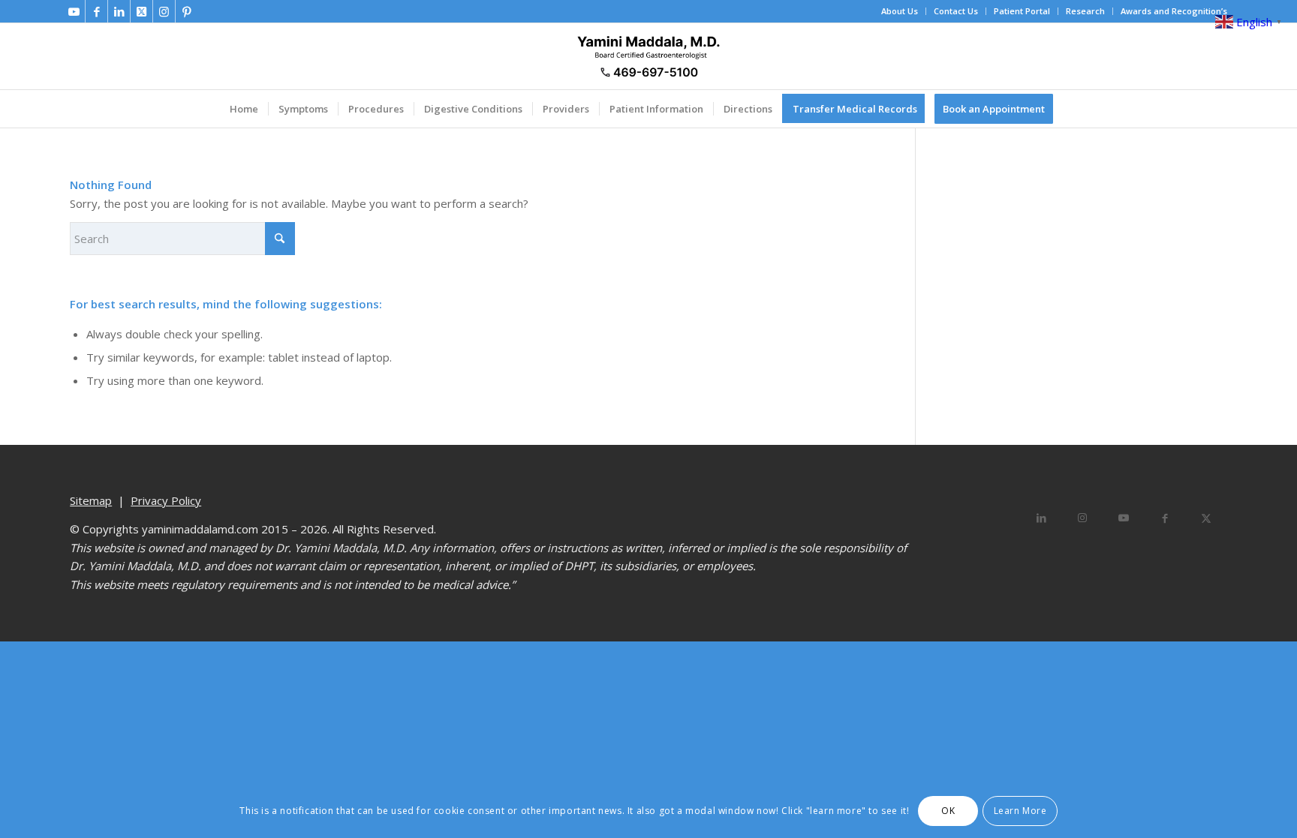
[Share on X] (1206, 518)
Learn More (1020, 809)
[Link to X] (141, 11)
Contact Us (956, 11)
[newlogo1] (648, 56)
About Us (899, 11)
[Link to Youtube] (74, 11)
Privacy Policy (166, 500)
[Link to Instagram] (164, 11)
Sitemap (91, 500)
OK (948, 809)
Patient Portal (1022, 11)
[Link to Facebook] (96, 11)
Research (1085, 11)
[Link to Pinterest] (187, 11)
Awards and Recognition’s (1174, 11)
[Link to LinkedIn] (119, 11)
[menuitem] (900, 11)
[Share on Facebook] (1165, 518)
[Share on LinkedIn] (1041, 518)
